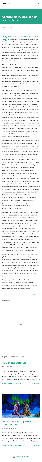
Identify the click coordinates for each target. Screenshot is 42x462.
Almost (7, 3)
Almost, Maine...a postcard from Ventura (17, 423)
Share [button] (35, 295)
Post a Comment (14, 384)
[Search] (34, 3)
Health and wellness (14, 362)
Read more (36, 384)
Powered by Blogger (22, 456)
